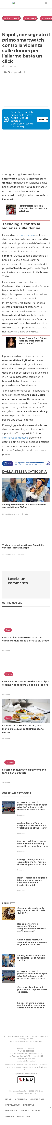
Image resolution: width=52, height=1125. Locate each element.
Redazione (6, 650)
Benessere (11, 1110)
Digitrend (43, 1067)
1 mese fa (12, 555)
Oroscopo (23, 1116)
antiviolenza (27, 235)
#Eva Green (30, 18)
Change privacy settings (26, 1093)
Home (8, 1099)
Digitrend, (5, 514)
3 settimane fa (14, 514)
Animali (9, 1116)
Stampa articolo (17, 72)
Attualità (21, 1099)
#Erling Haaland (11, 18)
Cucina (25, 1110)
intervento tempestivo (15, 437)
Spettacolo (12, 1105)
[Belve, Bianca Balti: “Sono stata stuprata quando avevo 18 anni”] (33, 349)
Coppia (36, 1110)
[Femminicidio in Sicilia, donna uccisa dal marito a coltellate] (33, 216)
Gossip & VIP (37, 1099)
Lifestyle (28, 1105)
